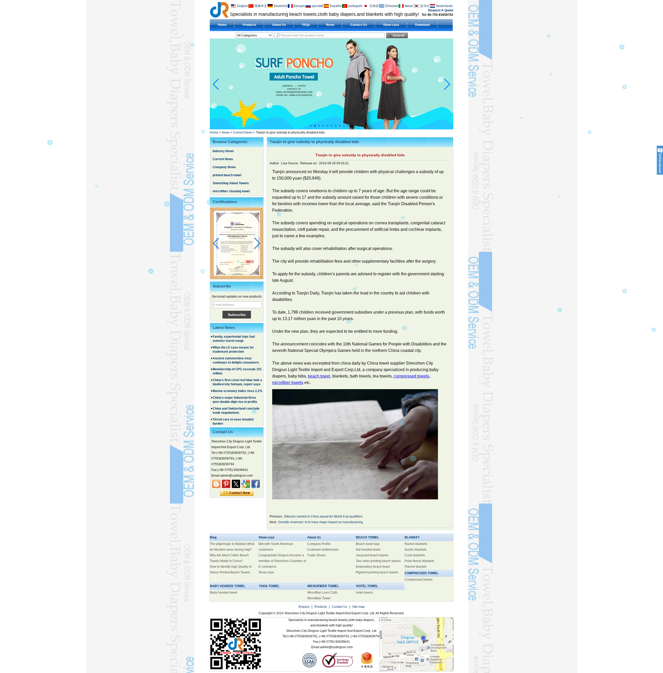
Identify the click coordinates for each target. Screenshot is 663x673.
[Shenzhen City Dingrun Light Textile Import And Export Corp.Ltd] (219, 10)
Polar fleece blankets (419, 561)
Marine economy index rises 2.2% (237, 379)
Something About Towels (231, 183)
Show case (391, 25)
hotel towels (364, 592)
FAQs (306, 25)
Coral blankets (415, 555)
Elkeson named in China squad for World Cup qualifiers (323, 516)
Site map (358, 607)
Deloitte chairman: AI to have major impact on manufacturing (320, 522)
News (330, 25)
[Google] (246, 484)
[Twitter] (236, 484)
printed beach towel (227, 175)
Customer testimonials (322, 549)
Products (249, 25)
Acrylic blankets (416, 549)
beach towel (319, 376)
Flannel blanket (415, 566)
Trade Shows (316, 555)
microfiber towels (287, 382)
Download (422, 25)
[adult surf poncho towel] (331, 128)
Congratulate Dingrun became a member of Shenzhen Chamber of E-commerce (282, 560)
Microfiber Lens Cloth (322, 592)
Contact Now (237, 493)
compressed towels (411, 376)
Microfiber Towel (318, 598)
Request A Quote (440, 10)
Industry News (223, 151)
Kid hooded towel (368, 549)
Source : (294, 163)
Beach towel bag (367, 544)
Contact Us (358, 25)
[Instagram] (226, 484)
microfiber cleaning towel (231, 191)
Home (222, 25)
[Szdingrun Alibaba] (216, 484)
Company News (224, 167)
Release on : (309, 163)
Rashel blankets (416, 544)
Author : (275, 163)
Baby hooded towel (223, 592)
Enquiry (304, 607)
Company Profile (319, 544)
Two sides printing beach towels (378, 561)
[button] (311, 126)
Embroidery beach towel (373, 566)
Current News (243, 132)
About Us (279, 25)
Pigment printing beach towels (377, 572)
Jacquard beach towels (372, 555)
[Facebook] (255, 484)
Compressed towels (419, 579)
